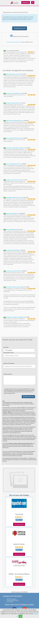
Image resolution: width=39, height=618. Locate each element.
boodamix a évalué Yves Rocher (13, 271)
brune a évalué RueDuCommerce (13, 138)
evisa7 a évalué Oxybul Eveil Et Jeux (14, 120)
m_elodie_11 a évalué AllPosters (13, 93)
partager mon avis (20, 28)
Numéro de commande (9, 363)
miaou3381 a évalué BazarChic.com (14, 197)
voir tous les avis (19, 524)
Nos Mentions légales (11, 599)
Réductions (25, 2)
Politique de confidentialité (12, 600)
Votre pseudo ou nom (9, 352)
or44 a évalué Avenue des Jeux (13, 74)
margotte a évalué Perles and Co (13, 179)
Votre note (6, 347)
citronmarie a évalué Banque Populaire (15, 147)
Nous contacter (10, 601)
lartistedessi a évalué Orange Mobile (14, 317)
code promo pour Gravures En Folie (15, 42)
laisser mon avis (29, 396)
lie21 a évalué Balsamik (11, 229)
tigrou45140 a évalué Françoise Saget (14, 287)
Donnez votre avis (8, 374)
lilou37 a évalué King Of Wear (12, 250)
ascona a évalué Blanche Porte (13, 163)
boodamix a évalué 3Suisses (13, 103)
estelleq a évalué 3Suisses (12, 213)
